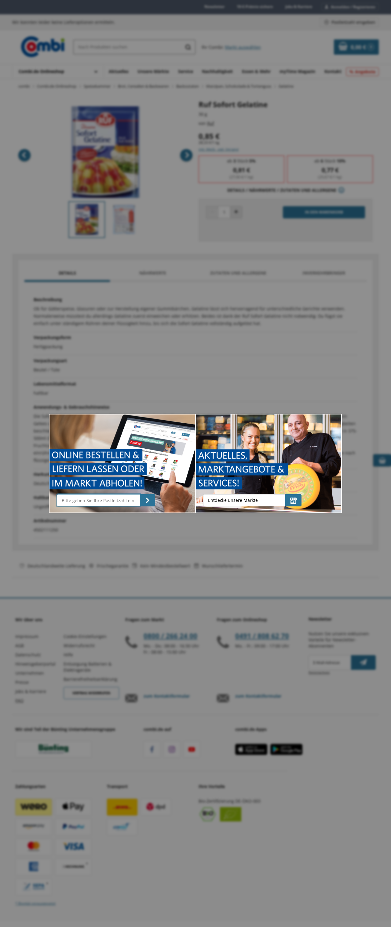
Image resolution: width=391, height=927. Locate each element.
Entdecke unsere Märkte (233, 500)
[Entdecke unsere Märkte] (293, 500)
